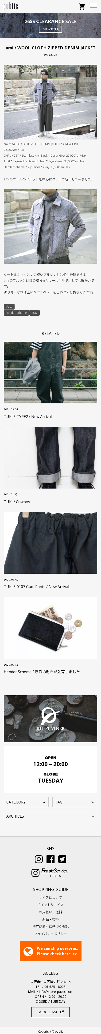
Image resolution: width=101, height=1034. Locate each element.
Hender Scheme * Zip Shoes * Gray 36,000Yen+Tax (37, 167)
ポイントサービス (50, 905)
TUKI (34, 313)
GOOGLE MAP (49, 1012)
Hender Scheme (16, 313)
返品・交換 (50, 919)
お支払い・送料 (50, 912)
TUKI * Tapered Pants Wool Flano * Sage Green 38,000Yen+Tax (44, 161)
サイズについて (50, 897)
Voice (9, 307)
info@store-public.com (56, 991)
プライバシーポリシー (50, 933)
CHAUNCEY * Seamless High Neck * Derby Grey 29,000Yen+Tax (45, 156)
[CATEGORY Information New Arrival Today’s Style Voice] (26, 801)
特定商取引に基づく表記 (50, 926)
